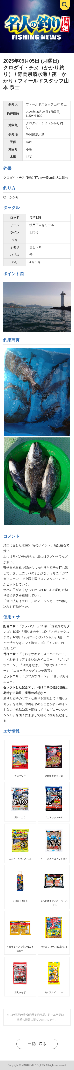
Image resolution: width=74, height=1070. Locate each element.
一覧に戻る (37, 1044)
